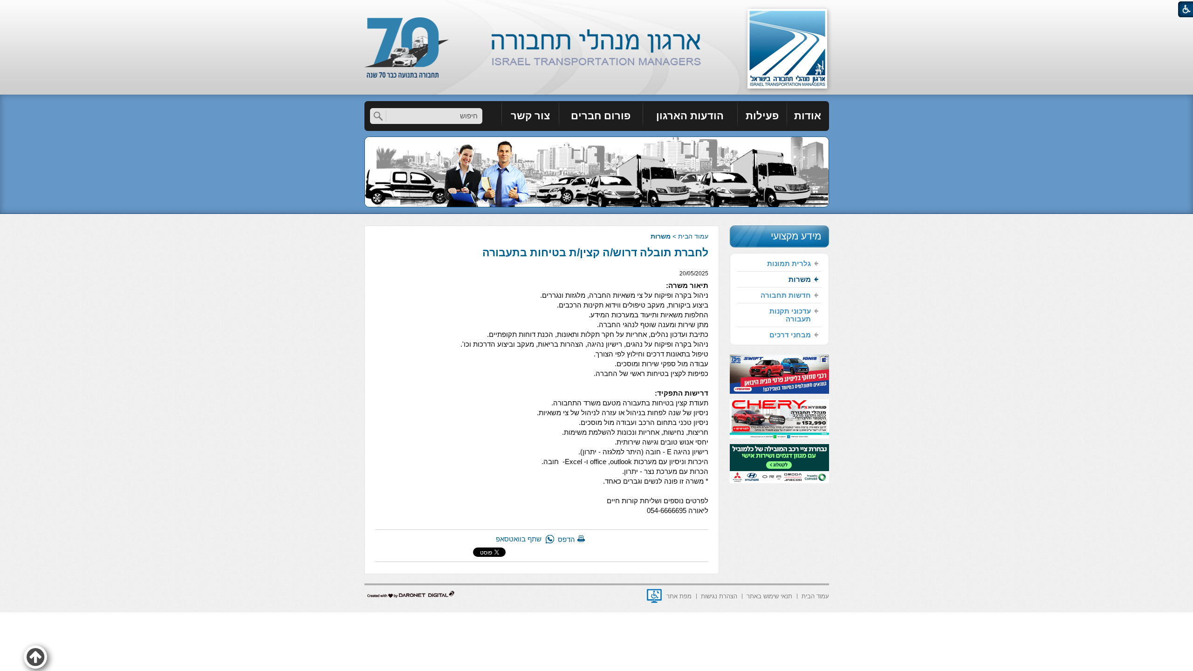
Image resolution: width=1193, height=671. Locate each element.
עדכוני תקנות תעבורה (790, 315)
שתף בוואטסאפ (519, 539)
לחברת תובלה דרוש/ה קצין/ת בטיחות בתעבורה (595, 252)
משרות (661, 236)
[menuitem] (808, 116)
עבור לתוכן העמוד (596, 9)
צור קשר (530, 116)
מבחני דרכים (790, 335)
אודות (807, 116)
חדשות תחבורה (786, 295)
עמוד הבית (693, 236)
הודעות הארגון (690, 116)
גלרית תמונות (789, 263)
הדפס (566, 539)
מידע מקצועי (796, 236)
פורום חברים (601, 116)
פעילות (762, 116)
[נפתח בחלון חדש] (654, 596)
